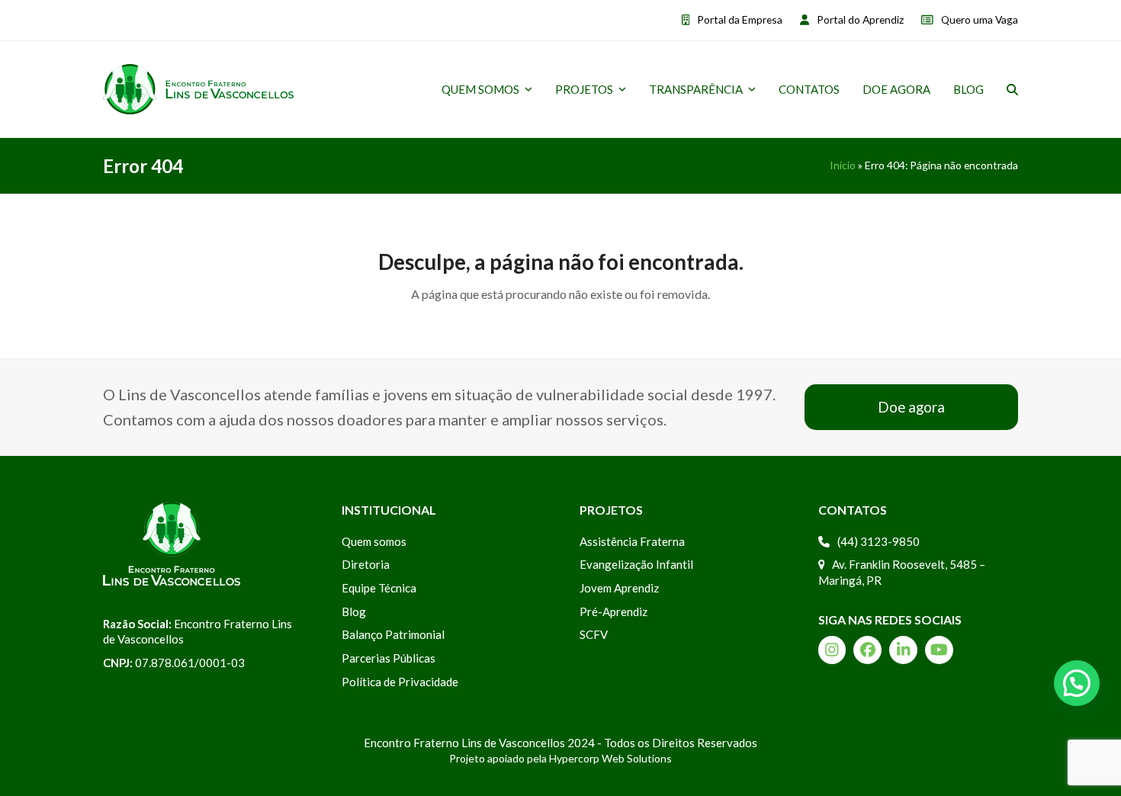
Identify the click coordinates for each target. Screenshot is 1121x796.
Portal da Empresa (739, 19)
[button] (1012, 89)
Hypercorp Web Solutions (610, 758)
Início (843, 165)
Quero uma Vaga (979, 19)
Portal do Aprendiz (860, 19)
